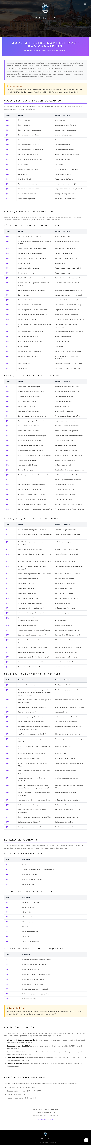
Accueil (42, 23)
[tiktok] (49, 1138)
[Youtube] (45, 1138)
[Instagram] (42, 1138)
